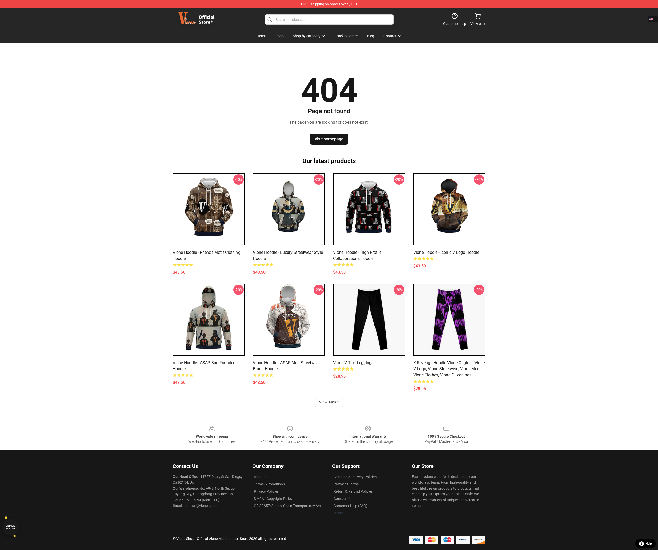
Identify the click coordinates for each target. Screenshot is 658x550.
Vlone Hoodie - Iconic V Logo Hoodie (446, 252)
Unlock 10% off (10, 527)
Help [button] (649, 543)
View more (329, 402)
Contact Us (342, 499)
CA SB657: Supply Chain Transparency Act (287, 506)
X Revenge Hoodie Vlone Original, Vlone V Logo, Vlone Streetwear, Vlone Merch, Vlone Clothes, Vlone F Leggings (449, 368)
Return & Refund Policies (353, 491)
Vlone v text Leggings (353, 362)
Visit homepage (329, 139)
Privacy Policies (266, 491)
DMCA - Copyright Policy (273, 499)
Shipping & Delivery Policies (355, 477)
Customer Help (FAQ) (350, 506)
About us (261, 477)
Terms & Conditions (269, 484)
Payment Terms (346, 484)
